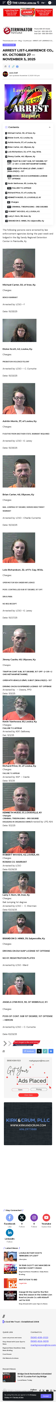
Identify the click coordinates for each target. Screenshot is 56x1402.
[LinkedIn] (9, 1236)
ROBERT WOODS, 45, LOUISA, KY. (24, 211)
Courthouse (9, 45)
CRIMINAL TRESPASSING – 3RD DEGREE (30, 207)
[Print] (17, 66)
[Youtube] (46, 1221)
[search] (38, 2)
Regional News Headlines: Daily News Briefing (33, 1273)
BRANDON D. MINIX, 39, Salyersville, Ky (26, 221)
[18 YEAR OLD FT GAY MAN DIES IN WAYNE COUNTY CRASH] (10, 1269)
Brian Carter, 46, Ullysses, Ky (21, 147)
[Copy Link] (13, 66)
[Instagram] (34, 1221)
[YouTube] (47, 1391)
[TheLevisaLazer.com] (21, 2)
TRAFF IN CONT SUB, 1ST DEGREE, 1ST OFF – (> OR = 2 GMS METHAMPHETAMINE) (27, 162)
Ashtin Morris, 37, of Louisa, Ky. (22, 142)
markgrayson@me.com (43, 1345)
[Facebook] (9, 1221)
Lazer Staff (13, 73)
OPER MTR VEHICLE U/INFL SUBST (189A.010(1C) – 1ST (25, 169)
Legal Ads (23, 1283)
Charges (15, 202)
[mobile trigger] (5, 2)
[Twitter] (22, 1221)
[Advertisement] (28, 1177)
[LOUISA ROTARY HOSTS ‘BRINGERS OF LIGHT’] (10, 1256)
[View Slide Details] (27, 30)
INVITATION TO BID (28, 1279)
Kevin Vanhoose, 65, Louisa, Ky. (22, 183)
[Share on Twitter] (39, 1051)
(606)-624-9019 (40, 1341)
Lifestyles (23, 1259)
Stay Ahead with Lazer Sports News (33, 1304)
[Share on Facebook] (9, 66)
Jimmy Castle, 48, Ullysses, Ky (21, 156)
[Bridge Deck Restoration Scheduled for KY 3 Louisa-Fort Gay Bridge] (9, 1377)
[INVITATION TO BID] (10, 1283)
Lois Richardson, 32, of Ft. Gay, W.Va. (24, 152)
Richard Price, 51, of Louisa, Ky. (22, 193)
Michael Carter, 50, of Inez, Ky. (22, 133)
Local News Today (25, 1380)
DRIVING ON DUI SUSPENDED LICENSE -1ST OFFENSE (27, 177)
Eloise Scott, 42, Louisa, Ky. (20, 138)
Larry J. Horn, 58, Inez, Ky (19, 216)
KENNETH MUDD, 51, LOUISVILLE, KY (24, 197)
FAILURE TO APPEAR (21, 188)
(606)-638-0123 (39, 1337)
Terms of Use (18, 1397)
